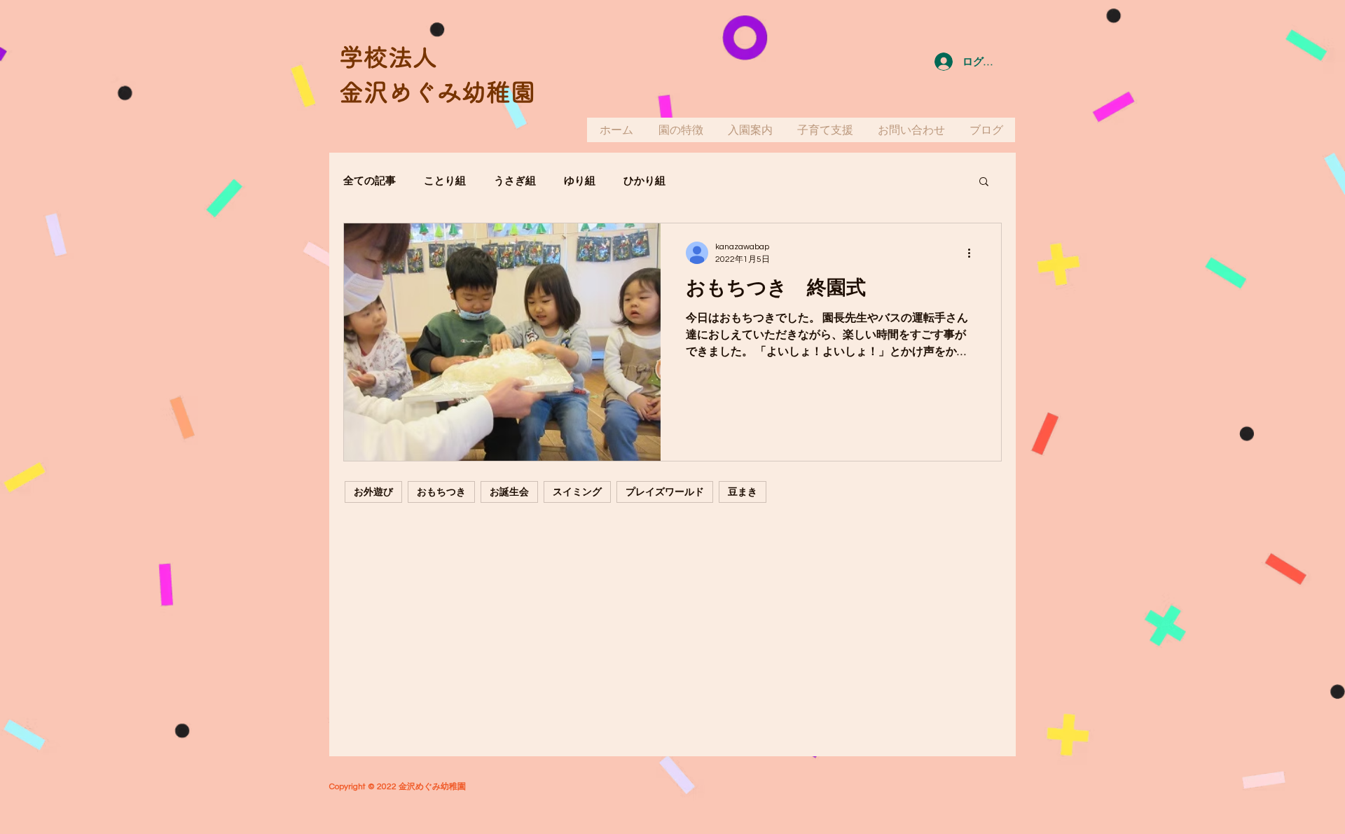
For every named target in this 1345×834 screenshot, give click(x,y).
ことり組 (445, 181)
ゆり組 (579, 181)
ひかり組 (644, 181)
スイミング (577, 491)
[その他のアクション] (973, 252)
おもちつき (441, 491)
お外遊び (373, 491)
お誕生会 (509, 491)
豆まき (742, 491)
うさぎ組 (515, 181)
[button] (984, 182)
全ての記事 (369, 181)
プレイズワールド (665, 491)
